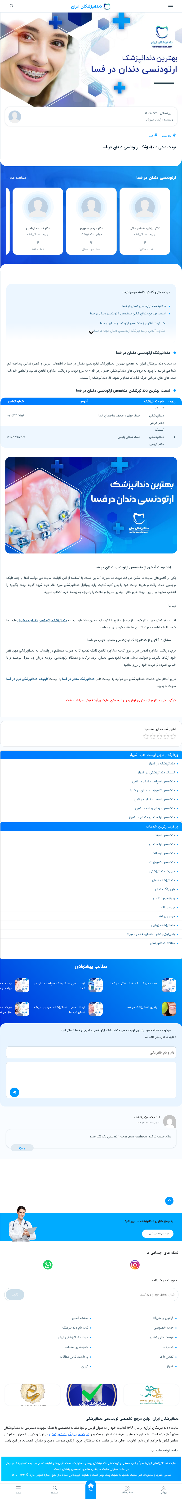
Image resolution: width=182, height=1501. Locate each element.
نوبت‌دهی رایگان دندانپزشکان (69, 1434)
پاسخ (22, 1147)
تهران (84, 1366)
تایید (15, 1294)
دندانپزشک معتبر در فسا (78, 679)
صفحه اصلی (80, 1318)
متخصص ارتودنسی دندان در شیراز (152, 817)
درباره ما (168, 1347)
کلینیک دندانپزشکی (162, 871)
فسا (151, 135)
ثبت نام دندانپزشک (75, 1327)
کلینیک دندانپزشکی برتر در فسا (27, 679)
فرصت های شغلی (161, 1337)
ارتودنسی (166, 135)
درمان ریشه (167, 916)
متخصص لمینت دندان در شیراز (154, 799)
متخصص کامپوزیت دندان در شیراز (152, 790)
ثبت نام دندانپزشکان (159, 1233)
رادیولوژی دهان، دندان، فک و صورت (150, 934)
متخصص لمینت (164, 835)
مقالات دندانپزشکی (162, 943)
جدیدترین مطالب (76, 1347)
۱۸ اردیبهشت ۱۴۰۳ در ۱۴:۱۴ (149, 1122)
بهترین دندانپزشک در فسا (142, 1007)
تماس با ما (166, 1356)
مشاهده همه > (16, 177)
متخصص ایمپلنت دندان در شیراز (153, 781)
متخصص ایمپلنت (163, 853)
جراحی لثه (168, 907)
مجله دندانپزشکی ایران (73, 1337)
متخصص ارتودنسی (162, 844)
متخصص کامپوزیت (162, 862)
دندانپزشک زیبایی (163, 925)
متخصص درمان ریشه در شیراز (155, 808)
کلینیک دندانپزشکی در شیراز (156, 772)
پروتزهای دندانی (164, 898)
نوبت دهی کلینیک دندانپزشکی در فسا (134, 983)
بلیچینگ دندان (165, 889)
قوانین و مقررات (162, 1318)
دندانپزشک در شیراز (162, 763)
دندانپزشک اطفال (163, 880)
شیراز (170, 1366)
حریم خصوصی (163, 1327)
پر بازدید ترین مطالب (74, 1356)
